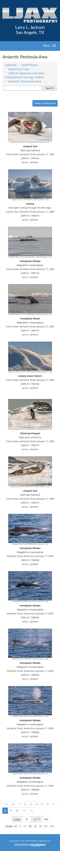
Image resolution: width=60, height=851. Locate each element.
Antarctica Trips (18, 69)
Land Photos (29, 65)
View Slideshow (45, 103)
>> (24, 810)
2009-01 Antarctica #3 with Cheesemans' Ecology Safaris (24, 75)
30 (40, 826)
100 (51, 826)
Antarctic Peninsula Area (24, 81)
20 (35, 826)
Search (49, 88)
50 (45, 826)
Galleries (11, 65)
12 (30, 826)
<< (13, 804)
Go (46, 819)
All (15, 826)
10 (17, 810)
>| (31, 810)
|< (6, 804)
